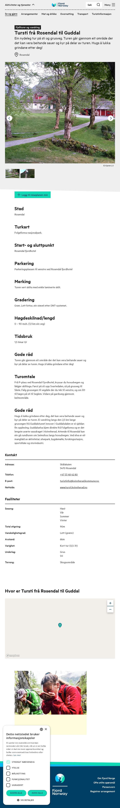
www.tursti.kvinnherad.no (73, 487)
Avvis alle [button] (37, 793)
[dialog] (26, 765)
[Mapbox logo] (13, 655)
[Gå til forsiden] (60, 4)
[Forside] (60, 785)
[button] (26, 800)
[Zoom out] (110, 609)
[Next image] (110, 118)
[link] (106, 778)
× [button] (46, 729)
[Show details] (60, 625)
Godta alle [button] (16, 793)
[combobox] (41, 729)
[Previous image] (9, 118)
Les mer (17, 755)
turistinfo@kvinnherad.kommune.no (79, 480)
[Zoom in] (110, 603)
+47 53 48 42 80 (69, 474)
